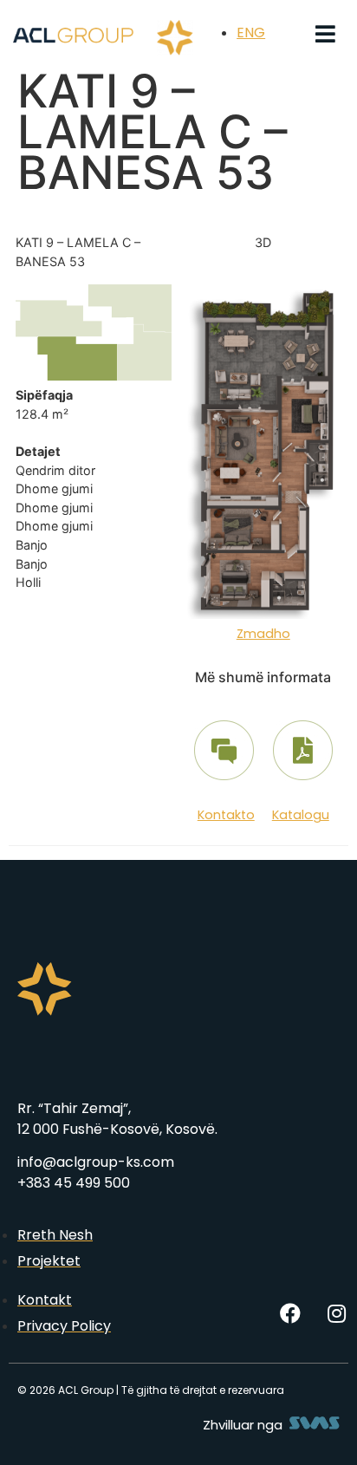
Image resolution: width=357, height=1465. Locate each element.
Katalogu (300, 815)
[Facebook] (290, 1313)
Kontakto (226, 815)
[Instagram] (336, 1313)
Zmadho (263, 633)
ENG (251, 32)
